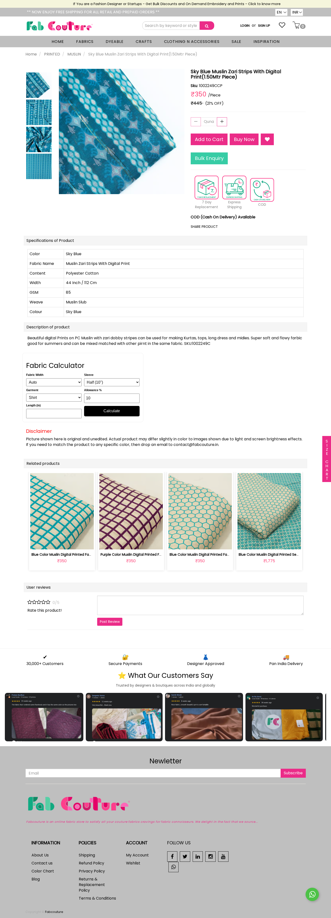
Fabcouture (54, 912)
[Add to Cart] (119, 543)
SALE (236, 41)
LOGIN (245, 25)
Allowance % (93, 390)
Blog (36, 879)
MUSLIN (74, 54)
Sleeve (89, 375)
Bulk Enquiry (209, 158)
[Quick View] (73, 543)
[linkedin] (198, 856)
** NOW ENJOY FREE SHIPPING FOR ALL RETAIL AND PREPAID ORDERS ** (93, 12)
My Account (137, 855)
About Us (40, 855)
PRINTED (52, 54)
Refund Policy (91, 863)
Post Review (110, 621)
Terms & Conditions (97, 898)
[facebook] (172, 856)
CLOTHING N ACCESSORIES (192, 41)
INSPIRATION (266, 41)
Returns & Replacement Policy (92, 884)
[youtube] (223, 856)
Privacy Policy (92, 871)
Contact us (42, 863)
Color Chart (43, 871)
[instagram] (210, 856)
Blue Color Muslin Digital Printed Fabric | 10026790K (74, 554)
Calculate (111, 411)
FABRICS (85, 41)
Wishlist (133, 863)
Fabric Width (34, 375)
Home (31, 54)
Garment (32, 390)
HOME (58, 41)
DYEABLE (115, 41)
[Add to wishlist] (62, 543)
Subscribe (293, 773)
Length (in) (33, 405)
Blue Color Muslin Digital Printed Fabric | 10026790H (212, 554)
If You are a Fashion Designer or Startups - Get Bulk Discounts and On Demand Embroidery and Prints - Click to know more (167, 3)
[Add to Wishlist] (267, 139)
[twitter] (185, 856)
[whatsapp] (173, 867)
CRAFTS (144, 41)
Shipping (87, 855)
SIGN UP (264, 25)
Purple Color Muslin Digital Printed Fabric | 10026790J (144, 554)
